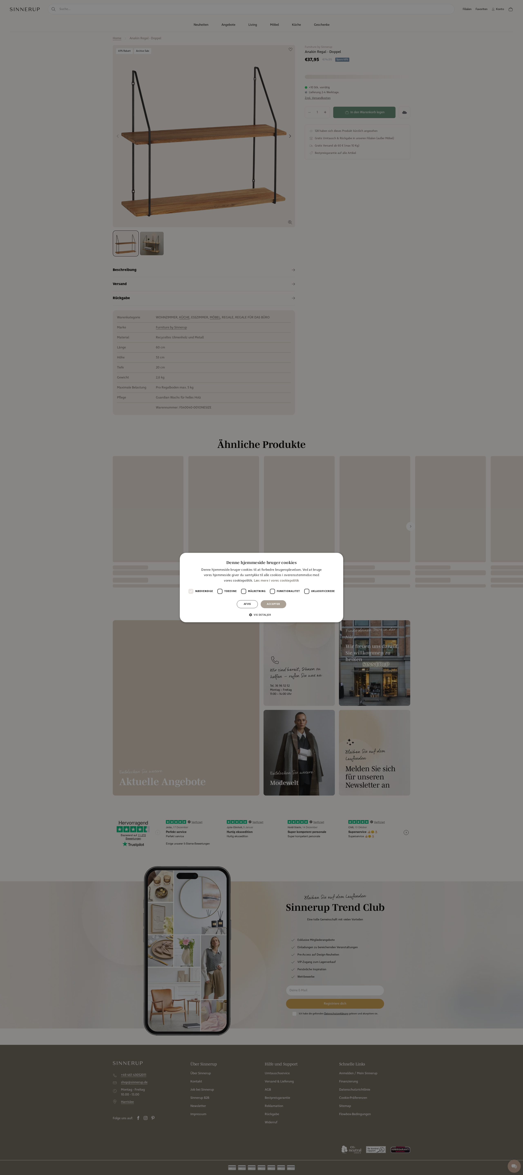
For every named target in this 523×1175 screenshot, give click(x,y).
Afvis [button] (247, 604)
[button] (261, 614)
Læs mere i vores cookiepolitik (276, 581)
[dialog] (261, 587)
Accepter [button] (273, 604)
